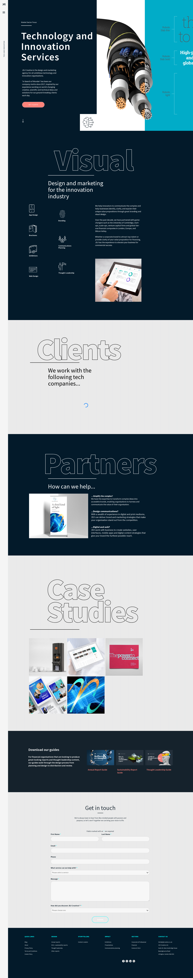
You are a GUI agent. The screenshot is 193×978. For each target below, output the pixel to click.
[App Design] (33, 208)
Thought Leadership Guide (158, 769)
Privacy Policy (29, 948)
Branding (61, 220)
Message (55, 879)
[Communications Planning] (62, 239)
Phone (53, 857)
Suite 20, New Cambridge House (167, 948)
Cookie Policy (28, 954)
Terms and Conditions (31, 951)
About (26, 945)
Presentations (109, 945)
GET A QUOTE (33, 105)
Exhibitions (33, 256)
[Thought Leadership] (62, 266)
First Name (56, 834)
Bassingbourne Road (164, 951)
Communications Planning (64, 247)
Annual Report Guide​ (97, 769)
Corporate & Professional (139, 942)
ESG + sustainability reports (59, 945)
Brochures (33, 235)
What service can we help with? (64, 868)
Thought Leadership (66, 273)
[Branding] (62, 214)
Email (53, 846)
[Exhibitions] (33, 249)
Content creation (83, 942)
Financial (134, 945)
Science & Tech (136, 948)
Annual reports (55, 942)
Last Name (106, 834)
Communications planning (112, 948)
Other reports (55, 951)
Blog (26, 942)
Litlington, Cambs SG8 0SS (166, 954)
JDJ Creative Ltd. (163, 945)
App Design (33, 215)
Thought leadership (57, 948)
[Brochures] (33, 229)
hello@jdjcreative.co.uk (165, 942)
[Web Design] (33, 270)
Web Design (33, 276)
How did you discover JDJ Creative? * (66, 905)
